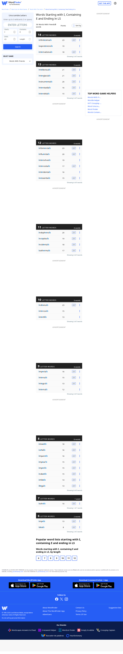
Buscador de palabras (55, 636)
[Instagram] (66, 599)
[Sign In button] (115, 3)
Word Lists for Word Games (19, 9)
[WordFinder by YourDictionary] (12, 3)
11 (69, 558)
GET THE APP (104, 3)
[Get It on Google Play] (40, 585)
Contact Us (80, 608)
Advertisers (47, 614)
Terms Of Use (81, 614)
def (74, 40)
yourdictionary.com (17, 571)
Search (18, 47)
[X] (61, 599)
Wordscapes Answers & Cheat (24, 630)
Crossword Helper (49, 630)
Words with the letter (36, 9)
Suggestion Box (115, 608)
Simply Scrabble (87, 630)
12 (75, 558)
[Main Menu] (120, 3)
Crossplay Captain (108, 630)
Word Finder (5, 9)
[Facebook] (57, 599)
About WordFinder (50, 608)
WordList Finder (68, 630)
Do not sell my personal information (13, 618)
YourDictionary (76, 636)
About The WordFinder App (54, 611)
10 (63, 558)
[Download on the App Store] (19, 585)
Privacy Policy (81, 611)
